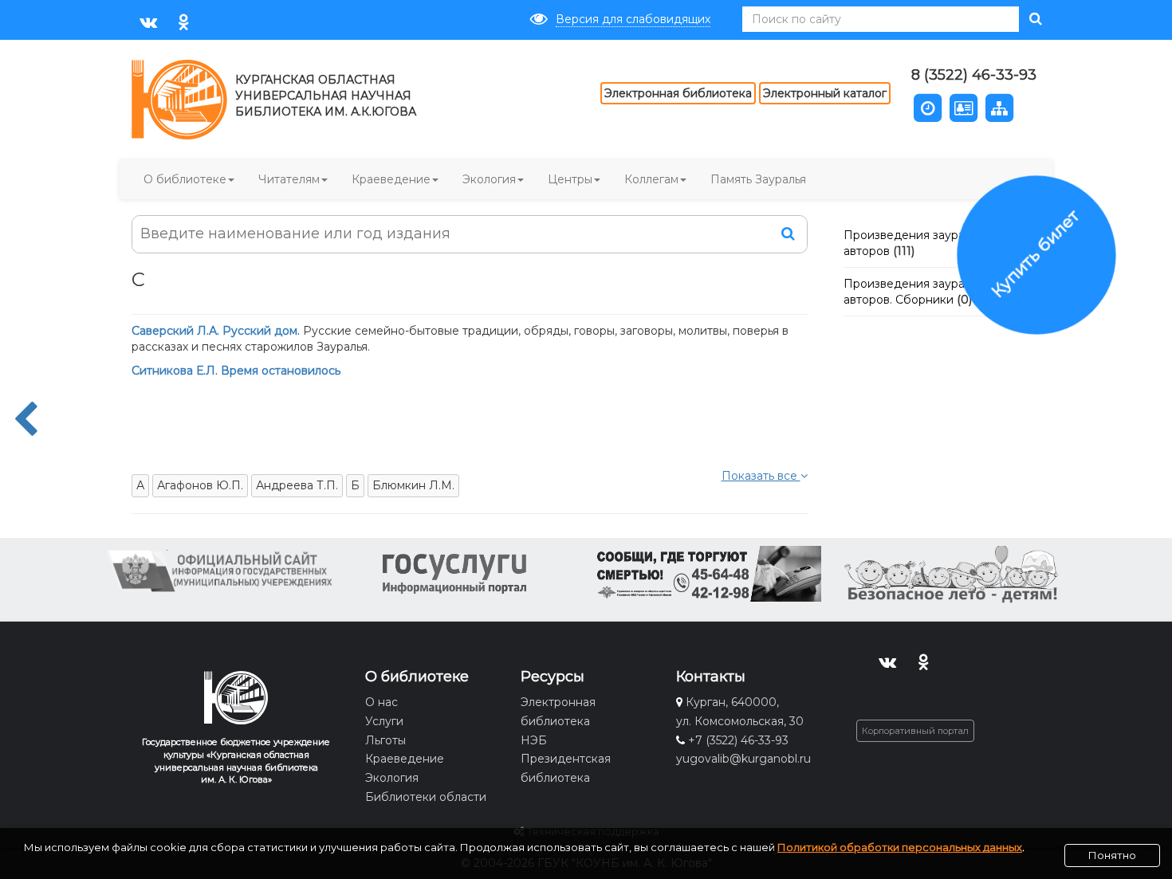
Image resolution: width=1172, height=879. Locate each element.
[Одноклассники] (183, 21)
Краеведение (391, 179)
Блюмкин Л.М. (413, 485)
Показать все (761, 476)
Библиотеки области (425, 797)
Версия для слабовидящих (633, 19)
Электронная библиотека (678, 93)
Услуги (384, 721)
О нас (381, 702)
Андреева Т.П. (297, 485)
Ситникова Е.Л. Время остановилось (236, 370)
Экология (489, 179)
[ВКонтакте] (148, 21)
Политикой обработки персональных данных (899, 847)
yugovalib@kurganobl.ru (743, 758)
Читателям (289, 179)
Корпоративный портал (915, 730)
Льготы (385, 740)
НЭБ (534, 740)
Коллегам (651, 179)
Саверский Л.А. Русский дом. (217, 331)
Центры (570, 179)
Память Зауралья (758, 179)
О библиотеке (185, 179)
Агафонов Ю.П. (200, 485)
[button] (927, 106)
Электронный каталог (825, 93)
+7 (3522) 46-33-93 (738, 740)
